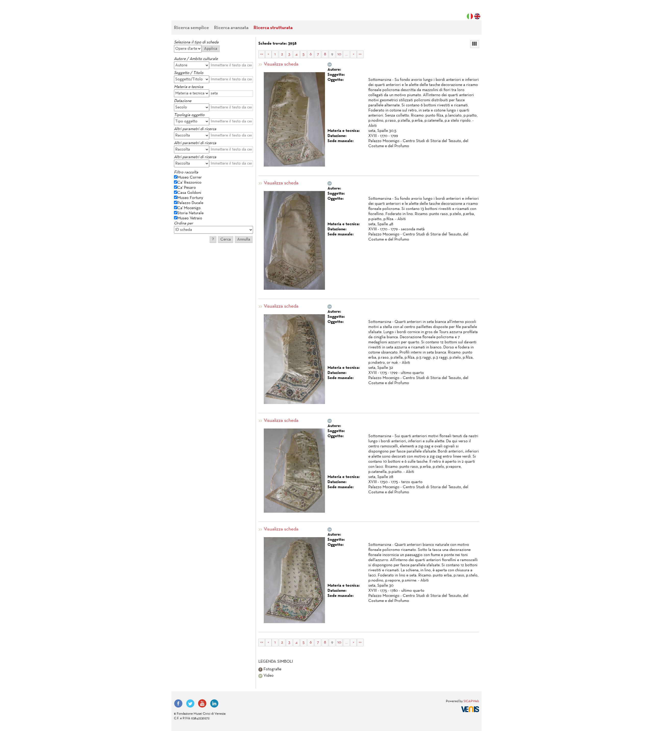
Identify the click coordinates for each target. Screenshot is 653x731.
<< (261, 54)
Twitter (190, 703)
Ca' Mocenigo (189, 208)
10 (339, 54)
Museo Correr (189, 177)
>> (360, 54)
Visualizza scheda (281, 64)
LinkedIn (214, 703)
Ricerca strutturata (273, 28)
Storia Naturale (190, 213)
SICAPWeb (471, 701)
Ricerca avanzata (231, 28)
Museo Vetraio (189, 218)
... (346, 54)
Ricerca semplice (191, 28)
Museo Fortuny (190, 198)
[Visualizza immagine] (294, 119)
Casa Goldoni (189, 193)
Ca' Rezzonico (189, 182)
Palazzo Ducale (190, 203)
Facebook (178, 703)
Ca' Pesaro (186, 188)
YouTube (202, 703)
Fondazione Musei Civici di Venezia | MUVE (194, 12)
